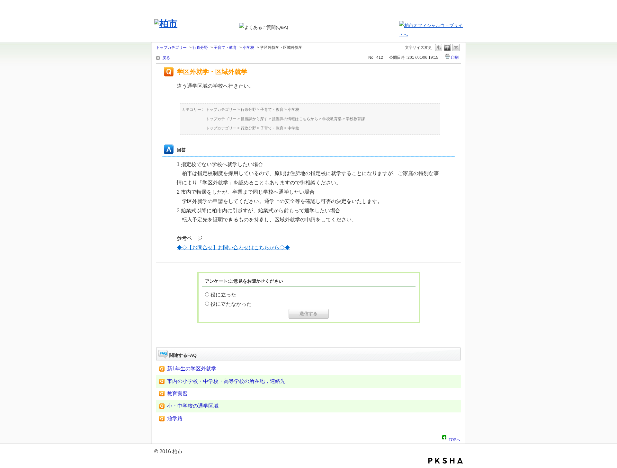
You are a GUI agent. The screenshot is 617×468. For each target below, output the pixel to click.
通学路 (175, 418)
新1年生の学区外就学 (191, 368)
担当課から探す (254, 119)
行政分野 (200, 47)
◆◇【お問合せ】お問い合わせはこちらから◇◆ (233, 247)
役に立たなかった (231, 304)
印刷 (455, 57)
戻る (166, 58)
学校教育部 (332, 119)
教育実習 (177, 393)
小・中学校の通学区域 (193, 406)
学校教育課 (355, 119)
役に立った (223, 294)
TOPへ (454, 438)
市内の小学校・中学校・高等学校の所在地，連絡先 (226, 381)
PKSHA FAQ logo (445, 460)
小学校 (248, 47)
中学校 (293, 128)
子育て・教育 (225, 47)
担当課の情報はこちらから (295, 119)
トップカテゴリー (171, 47)
